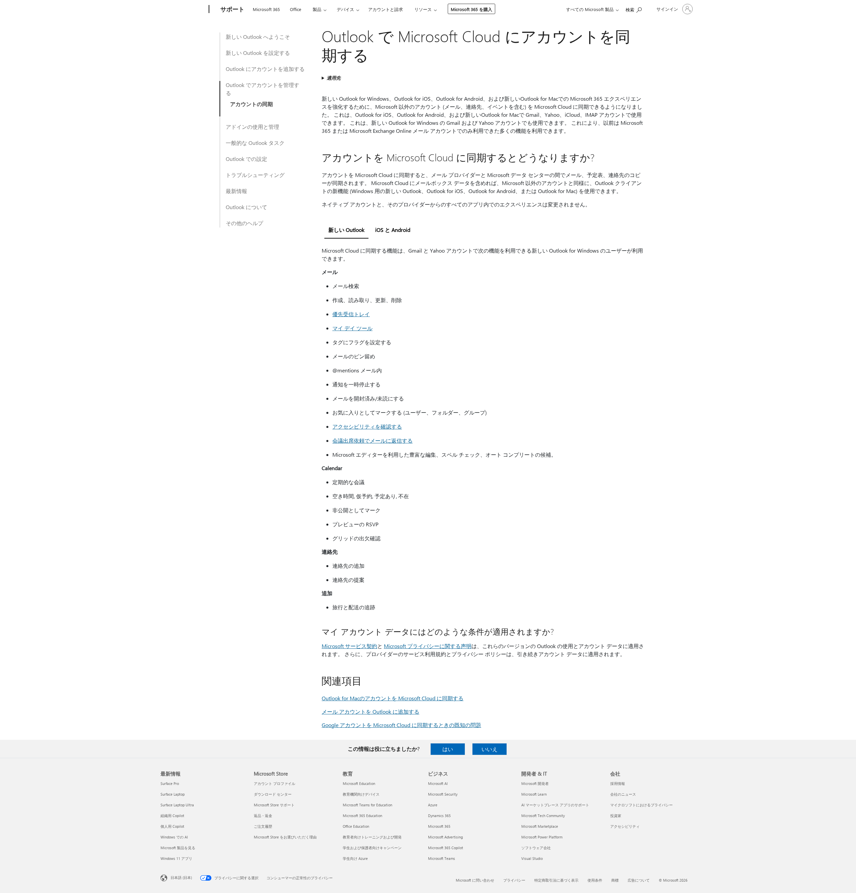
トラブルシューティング (255, 174)
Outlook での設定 (246, 158)
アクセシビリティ (625, 826)
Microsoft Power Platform (541, 836)
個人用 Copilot (172, 826)
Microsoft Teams (441, 858)
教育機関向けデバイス (361, 794)
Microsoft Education (359, 783)
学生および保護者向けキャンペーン (372, 847)
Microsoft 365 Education (362, 815)
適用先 (334, 78)
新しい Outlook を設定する (258, 52)
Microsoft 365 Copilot (445, 847)
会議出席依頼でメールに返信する (372, 440)
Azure (432, 804)
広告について (639, 880)
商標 (615, 880)
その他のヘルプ (244, 223)
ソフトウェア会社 (536, 847)
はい (447, 748)
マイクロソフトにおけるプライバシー (641, 804)
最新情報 (236, 190)
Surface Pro (169, 783)
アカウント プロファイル (274, 783)
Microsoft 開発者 (535, 783)
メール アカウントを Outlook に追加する (370, 711)
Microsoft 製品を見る (177, 847)
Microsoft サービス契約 (349, 645)
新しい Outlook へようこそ (258, 36)
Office (295, 9)
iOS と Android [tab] (392, 229)
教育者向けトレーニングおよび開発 (372, 836)
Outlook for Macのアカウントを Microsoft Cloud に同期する (392, 698)
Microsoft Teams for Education (367, 804)
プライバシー (514, 880)
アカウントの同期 (251, 103)
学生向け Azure (355, 858)
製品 (317, 9)
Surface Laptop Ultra (177, 804)
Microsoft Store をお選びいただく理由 (285, 836)
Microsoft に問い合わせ (475, 880)
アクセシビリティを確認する (367, 426)
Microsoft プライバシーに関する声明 (427, 645)
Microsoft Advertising (445, 836)
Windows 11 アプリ (176, 858)
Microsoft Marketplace (539, 826)
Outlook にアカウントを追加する (265, 68)
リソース (423, 9)
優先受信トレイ (351, 314)
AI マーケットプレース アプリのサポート (555, 804)
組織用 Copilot (172, 815)
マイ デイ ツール (352, 328)
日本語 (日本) (181, 877)
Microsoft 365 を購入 (471, 9)
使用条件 (594, 880)
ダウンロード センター (273, 794)
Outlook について (246, 206)
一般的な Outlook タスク (255, 142)
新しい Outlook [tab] (346, 229)
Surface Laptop (172, 794)
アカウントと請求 (385, 9)
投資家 (615, 815)
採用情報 (617, 783)
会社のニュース (623, 794)
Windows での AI (174, 836)
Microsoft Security (442, 794)
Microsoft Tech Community (543, 815)
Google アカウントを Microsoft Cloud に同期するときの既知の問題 (401, 724)
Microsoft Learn (534, 794)
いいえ (489, 748)
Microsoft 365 (266, 9)
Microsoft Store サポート (274, 804)
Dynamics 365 (439, 815)
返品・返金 (263, 815)
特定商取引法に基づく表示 (556, 880)
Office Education (356, 826)
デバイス (345, 9)
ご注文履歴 (263, 826)
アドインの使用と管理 (252, 126)
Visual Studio (532, 858)
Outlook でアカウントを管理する (262, 88)
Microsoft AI (438, 783)
